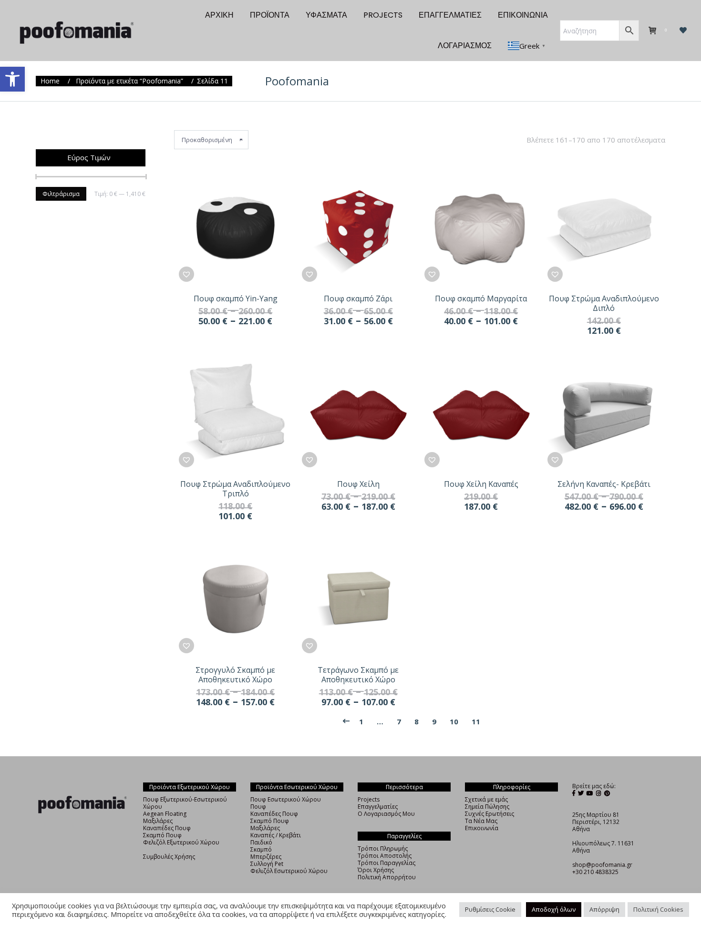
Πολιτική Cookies (658, 909)
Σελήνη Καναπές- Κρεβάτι (603, 484)
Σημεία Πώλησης (487, 807)
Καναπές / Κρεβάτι (275, 835)
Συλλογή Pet (266, 864)
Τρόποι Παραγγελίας (386, 863)
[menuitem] (219, 15)
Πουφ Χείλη (358, 484)
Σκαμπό (261, 849)
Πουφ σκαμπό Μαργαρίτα (481, 298)
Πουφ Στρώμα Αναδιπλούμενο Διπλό (604, 303)
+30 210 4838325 (595, 872)
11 (476, 721)
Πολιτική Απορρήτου (387, 877)
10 (454, 721)
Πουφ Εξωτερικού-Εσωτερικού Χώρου (185, 803)
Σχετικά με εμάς (486, 799)
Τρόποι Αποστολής (385, 856)
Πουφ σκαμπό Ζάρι (358, 298)
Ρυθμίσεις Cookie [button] (490, 909)
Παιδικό (261, 842)
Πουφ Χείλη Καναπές (481, 484)
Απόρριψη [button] (604, 909)
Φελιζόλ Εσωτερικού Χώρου (289, 871)
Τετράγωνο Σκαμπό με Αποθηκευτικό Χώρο (358, 675)
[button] (12, 79)
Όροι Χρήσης (376, 870)
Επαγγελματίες (378, 807)
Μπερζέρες (265, 857)
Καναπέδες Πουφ (167, 828)
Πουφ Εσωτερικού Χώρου (285, 799)
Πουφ (258, 807)
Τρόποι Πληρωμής (383, 848)
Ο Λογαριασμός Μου (386, 814)
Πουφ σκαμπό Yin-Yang (236, 298)
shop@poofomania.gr (602, 865)
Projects (369, 799)
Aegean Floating (164, 814)
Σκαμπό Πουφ (162, 835)
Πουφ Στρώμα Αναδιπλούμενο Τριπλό (235, 489)
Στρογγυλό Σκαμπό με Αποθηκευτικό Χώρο (235, 675)
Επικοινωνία (481, 828)
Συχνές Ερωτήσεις (489, 814)
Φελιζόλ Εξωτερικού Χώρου (181, 842)
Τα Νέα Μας (481, 821)
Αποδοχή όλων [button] (554, 909)
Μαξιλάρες (158, 821)
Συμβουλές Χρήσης (169, 857)
